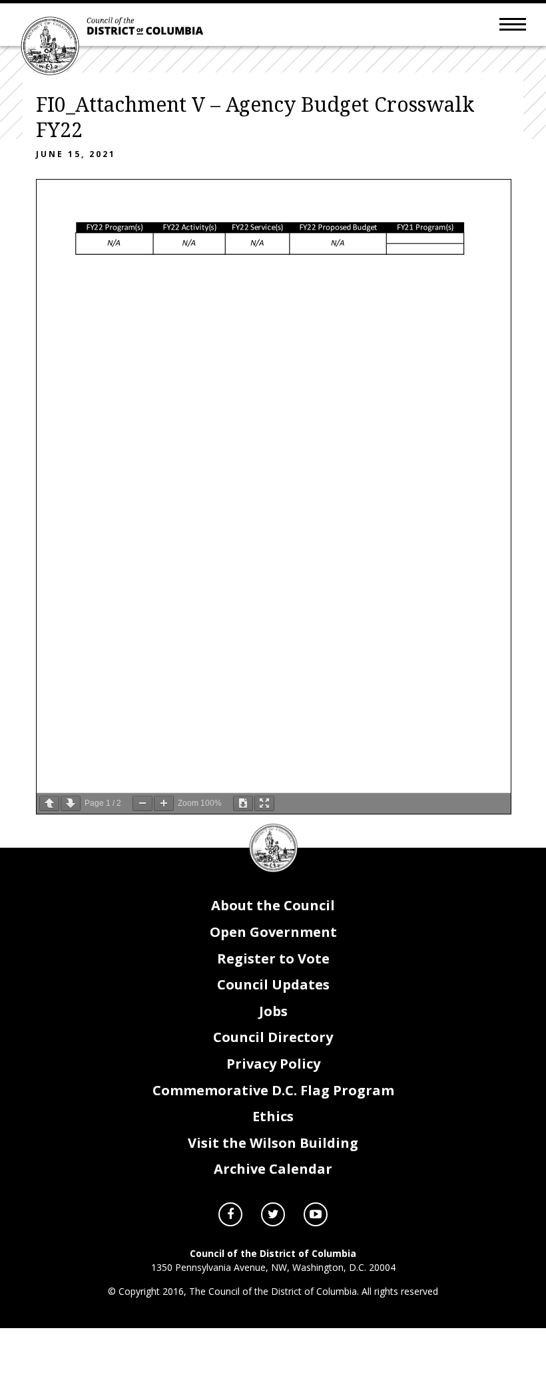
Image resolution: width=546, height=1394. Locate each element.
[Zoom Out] (142, 803)
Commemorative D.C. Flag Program (273, 1090)
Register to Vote (273, 958)
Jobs (273, 1011)
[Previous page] (49, 803)
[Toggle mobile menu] (512, 23)
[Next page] (71, 803)
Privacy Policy (273, 1064)
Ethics (273, 1116)
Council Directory (273, 1037)
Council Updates (273, 984)
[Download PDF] (243, 803)
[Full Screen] (264, 803)
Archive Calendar (273, 1169)
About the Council (273, 905)
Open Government (273, 932)
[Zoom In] (164, 803)
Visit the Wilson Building (273, 1143)
